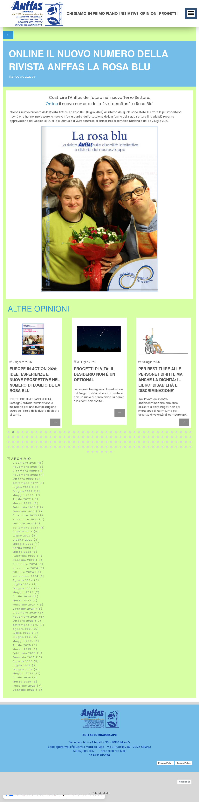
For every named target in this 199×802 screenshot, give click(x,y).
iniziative (129, 13)
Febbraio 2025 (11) (27, 653)
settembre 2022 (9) (28, 483)
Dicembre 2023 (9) (28, 515)
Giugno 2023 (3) (26, 540)
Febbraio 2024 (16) (28, 604)
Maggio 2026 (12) (27, 673)
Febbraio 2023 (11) (27, 556)
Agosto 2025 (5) (26, 629)
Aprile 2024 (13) (25, 596)
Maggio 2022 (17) (26, 495)
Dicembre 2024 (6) (28, 564)
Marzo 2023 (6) (25, 552)
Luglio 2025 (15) (25, 633)
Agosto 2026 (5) (26, 661)
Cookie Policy (183, 763)
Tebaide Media (101, 793)
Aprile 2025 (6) (25, 645)
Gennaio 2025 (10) (27, 657)
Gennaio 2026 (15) (27, 690)
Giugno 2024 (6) (26, 588)
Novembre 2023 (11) (29, 519)
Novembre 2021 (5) (28, 467)
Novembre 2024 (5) (28, 568)
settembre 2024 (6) (29, 576)
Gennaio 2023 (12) (27, 560)
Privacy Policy (165, 763)
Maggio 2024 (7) (26, 592)
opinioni (149, 13)
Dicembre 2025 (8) (28, 612)
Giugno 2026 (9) (26, 669)
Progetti (168, 13)
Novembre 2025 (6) (28, 617)
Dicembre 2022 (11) (28, 471)
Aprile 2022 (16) (25, 499)
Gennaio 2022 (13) (27, 511)
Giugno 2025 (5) (26, 637)
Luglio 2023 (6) (25, 535)
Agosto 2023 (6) (26, 531)
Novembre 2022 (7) (28, 475)
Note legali (184, 782)
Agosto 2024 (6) (26, 580)
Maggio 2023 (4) (26, 544)
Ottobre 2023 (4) (26, 523)
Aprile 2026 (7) (25, 677)
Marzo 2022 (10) (25, 503)
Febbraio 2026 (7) (27, 686)
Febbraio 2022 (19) (28, 507)
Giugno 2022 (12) (26, 491)
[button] (8, 432)
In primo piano (103, 13)
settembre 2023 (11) (29, 527)
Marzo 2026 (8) (25, 681)
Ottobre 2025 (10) (27, 621)
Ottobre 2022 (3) (26, 479)
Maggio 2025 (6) (26, 641)
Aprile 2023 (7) (25, 548)
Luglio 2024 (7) (25, 584)
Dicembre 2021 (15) (28, 463)
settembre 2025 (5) (28, 625)
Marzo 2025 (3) (25, 649)
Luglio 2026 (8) (25, 665)
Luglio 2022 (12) (25, 487)
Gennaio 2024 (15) (27, 609)
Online (52, 103)
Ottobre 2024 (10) (27, 572)
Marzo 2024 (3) (25, 600)
